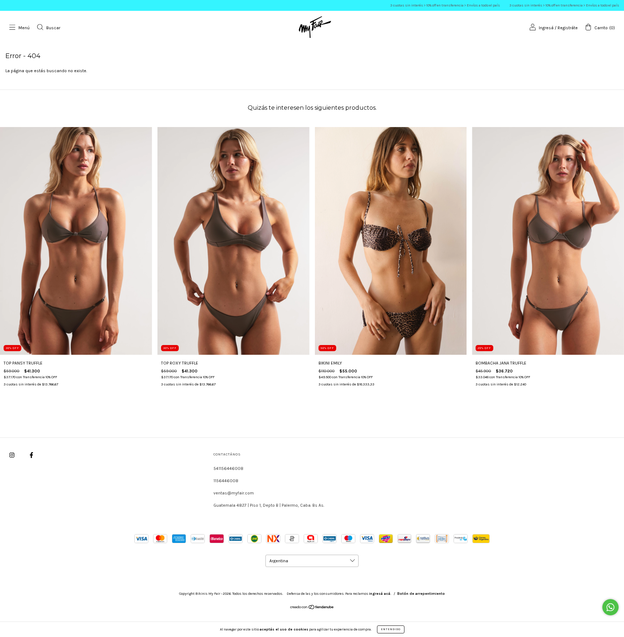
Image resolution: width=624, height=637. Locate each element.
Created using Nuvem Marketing (312, 131)
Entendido (390, 629)
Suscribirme (312, 107)
